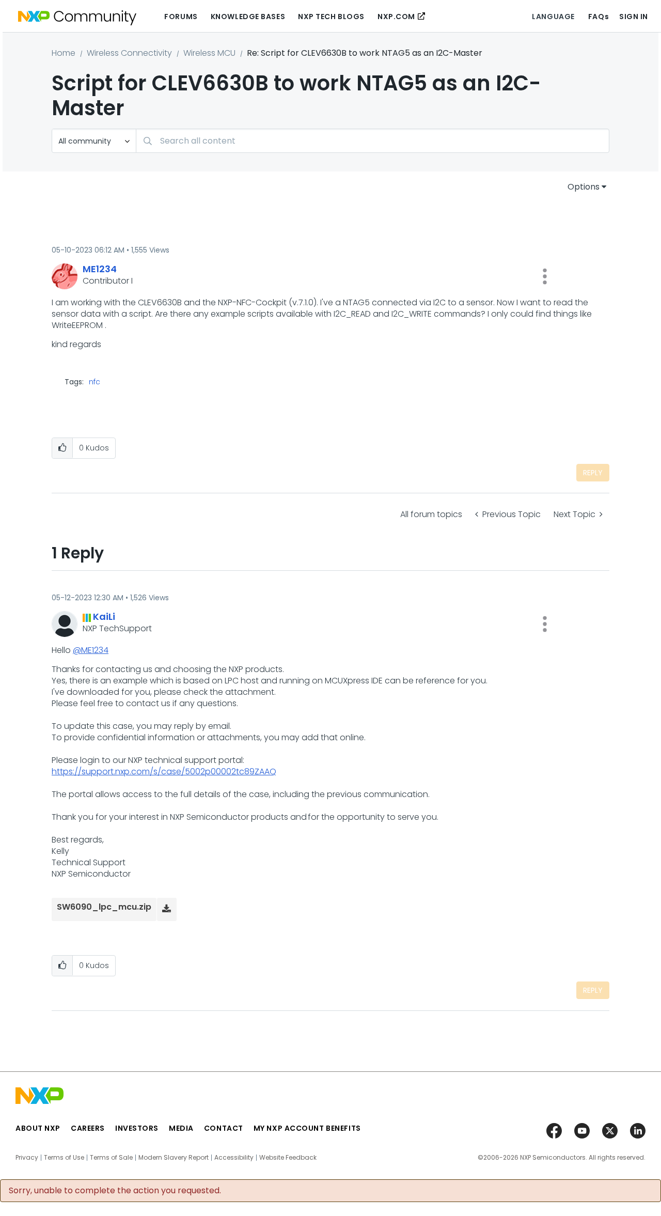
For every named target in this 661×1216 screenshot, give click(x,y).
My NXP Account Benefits (307, 1128)
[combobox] (372, 141)
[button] (545, 276)
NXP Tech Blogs (331, 16)
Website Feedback (288, 1158)
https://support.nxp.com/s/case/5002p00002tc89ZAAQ (164, 771)
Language (553, 16)
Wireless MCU (209, 53)
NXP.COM (396, 16)
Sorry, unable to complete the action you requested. (115, 1190)
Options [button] (584, 187)
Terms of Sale (111, 1158)
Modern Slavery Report (173, 1158)
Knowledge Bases (248, 16)
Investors (137, 1128)
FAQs (598, 16)
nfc (94, 382)
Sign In (633, 16)
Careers (88, 1128)
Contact (223, 1128)
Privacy (26, 1158)
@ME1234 (90, 650)
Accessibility (234, 1158)
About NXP (37, 1128)
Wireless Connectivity (129, 53)
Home (63, 53)
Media (181, 1128)
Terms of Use (64, 1158)
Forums (180, 16)
